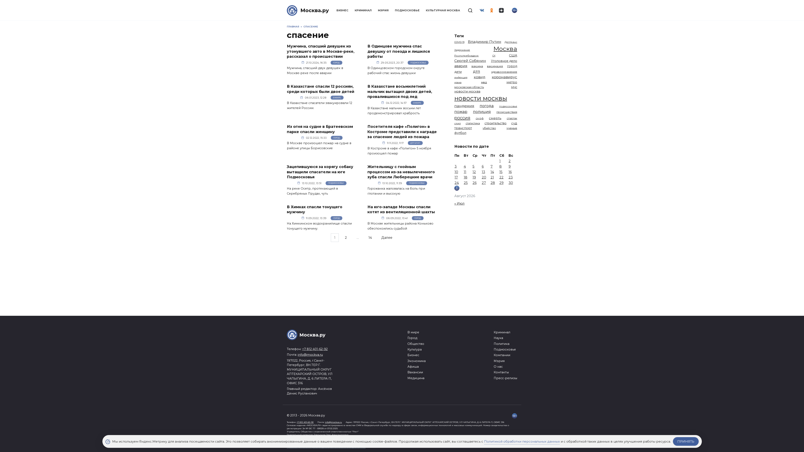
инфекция (460, 77)
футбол (460, 133)
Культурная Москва (443, 10)
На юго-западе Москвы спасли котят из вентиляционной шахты (401, 209)
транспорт (463, 128)
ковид (479, 77)
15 (500, 172)
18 (465, 177)
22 (501, 177)
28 (493, 183)
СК (493, 55)
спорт (457, 123)
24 (457, 183)
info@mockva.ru (310, 355)
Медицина (415, 378)
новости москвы (480, 98)
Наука (498, 338)
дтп (476, 71)
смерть (495, 118)
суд (514, 123)
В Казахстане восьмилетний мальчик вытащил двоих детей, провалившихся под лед (399, 91)
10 (456, 172)
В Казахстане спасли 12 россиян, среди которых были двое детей (320, 89)
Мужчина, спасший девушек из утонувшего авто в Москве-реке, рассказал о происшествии (320, 51)
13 (483, 172)
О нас (498, 367)
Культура (414, 349)
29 (501, 183)
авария (460, 66)
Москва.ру (314, 10)
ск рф (480, 118)
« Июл (459, 203)
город (512, 66)
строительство (495, 123)
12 (474, 172)
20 (484, 177)
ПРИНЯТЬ (685, 441)
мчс (514, 87)
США (513, 55)
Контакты (501, 372)
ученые (511, 128)
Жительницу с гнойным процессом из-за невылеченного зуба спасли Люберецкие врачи (401, 171)
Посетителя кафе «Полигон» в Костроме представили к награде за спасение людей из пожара (402, 131)
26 (475, 183)
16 (510, 172)
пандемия (464, 106)
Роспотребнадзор (466, 55)
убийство (489, 128)
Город (336, 63)
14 (370, 238)
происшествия (506, 112)
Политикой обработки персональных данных (522, 441)
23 (511, 177)
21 (492, 177)
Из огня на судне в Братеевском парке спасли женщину (320, 129)
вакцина (477, 66)
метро (511, 82)
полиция (482, 111)
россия (462, 117)
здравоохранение (504, 71)
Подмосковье (407, 10)
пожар (460, 111)
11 (465, 172)
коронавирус (504, 77)
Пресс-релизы (505, 378)
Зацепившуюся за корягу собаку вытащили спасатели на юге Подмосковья (320, 171)
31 (457, 188)
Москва (505, 48)
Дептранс (511, 42)
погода (487, 105)
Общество (415, 344)
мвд (484, 82)
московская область (469, 87)
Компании (502, 355)
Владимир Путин (484, 41)
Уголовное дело (504, 61)
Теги (459, 36)
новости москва (467, 91)
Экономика (416, 361)
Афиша (413, 367)
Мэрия (383, 10)
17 (456, 177)
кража (457, 82)
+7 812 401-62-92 (315, 349)
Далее (386, 238)
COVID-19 (459, 42)
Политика (501, 344)
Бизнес (342, 10)
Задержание (462, 50)
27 (484, 183)
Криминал (363, 10)
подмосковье (508, 106)
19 (474, 177)
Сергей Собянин (470, 60)
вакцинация (495, 66)
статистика (473, 123)
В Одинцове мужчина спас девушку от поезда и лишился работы (398, 51)
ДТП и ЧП (415, 143)
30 (511, 183)
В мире (337, 97)
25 (466, 183)
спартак (512, 118)
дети (458, 72)
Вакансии (415, 372)
